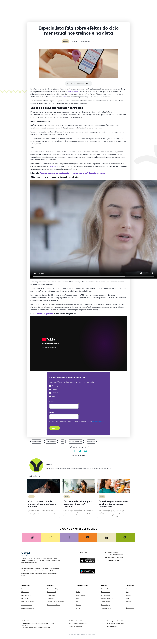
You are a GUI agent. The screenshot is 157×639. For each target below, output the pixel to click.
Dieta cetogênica (26, 595)
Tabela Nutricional (82, 585)
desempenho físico (51, 441)
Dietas (127, 598)
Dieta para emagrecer (27, 601)
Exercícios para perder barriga (55, 601)
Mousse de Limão (106, 589)
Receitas (104, 585)
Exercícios (128, 595)
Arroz (77, 589)
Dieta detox (24, 598)
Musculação (50, 598)
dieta (65, 97)
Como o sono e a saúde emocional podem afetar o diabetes (42, 504)
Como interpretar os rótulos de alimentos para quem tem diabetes (113, 504)
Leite (77, 601)
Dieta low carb (25, 589)
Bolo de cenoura (105, 592)
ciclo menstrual (36, 441)
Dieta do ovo (25, 592)
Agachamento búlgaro (53, 589)
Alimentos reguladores (27, 608)
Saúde (65, 41)
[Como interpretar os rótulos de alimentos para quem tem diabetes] (113, 493)
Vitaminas (128, 601)
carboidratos (73, 91)
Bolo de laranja (105, 601)
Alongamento (51, 595)
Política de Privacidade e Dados (77, 623)
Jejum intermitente (26, 605)
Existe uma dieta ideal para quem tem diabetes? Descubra (78, 504)
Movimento (50, 585)
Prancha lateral (51, 592)
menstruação (91, 441)
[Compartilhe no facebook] (74, 451)
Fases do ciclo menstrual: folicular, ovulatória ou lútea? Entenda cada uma (72, 173)
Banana (78, 605)
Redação (75, 41)
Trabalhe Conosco (113, 560)
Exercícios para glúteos (53, 605)
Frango (78, 608)
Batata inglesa (80, 595)
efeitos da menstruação (75, 441)
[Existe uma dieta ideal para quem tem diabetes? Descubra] (78, 493)
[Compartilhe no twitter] (80, 451)
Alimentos (128, 589)
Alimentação (25, 585)
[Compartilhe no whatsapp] (85, 451)
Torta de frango (105, 605)
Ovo (77, 598)
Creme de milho (105, 595)
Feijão (78, 592)
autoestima (52, 166)
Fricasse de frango (106, 608)
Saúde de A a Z (130, 585)
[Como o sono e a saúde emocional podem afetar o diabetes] (43, 493)
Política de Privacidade (75, 626)
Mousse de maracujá (107, 598)
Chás (127, 592)
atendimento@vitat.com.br (115, 557)
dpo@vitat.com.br (112, 626)
